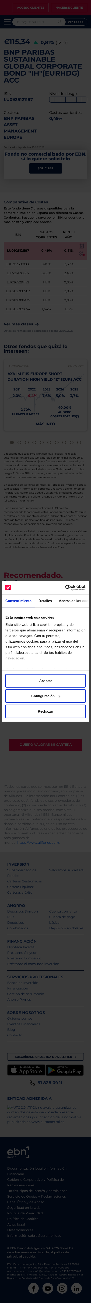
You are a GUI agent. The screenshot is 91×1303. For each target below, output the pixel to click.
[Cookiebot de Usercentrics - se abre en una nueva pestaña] (65, 588)
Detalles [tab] (45, 601)
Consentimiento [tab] (18, 601)
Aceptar (45, 681)
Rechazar (45, 711)
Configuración (43, 696)
